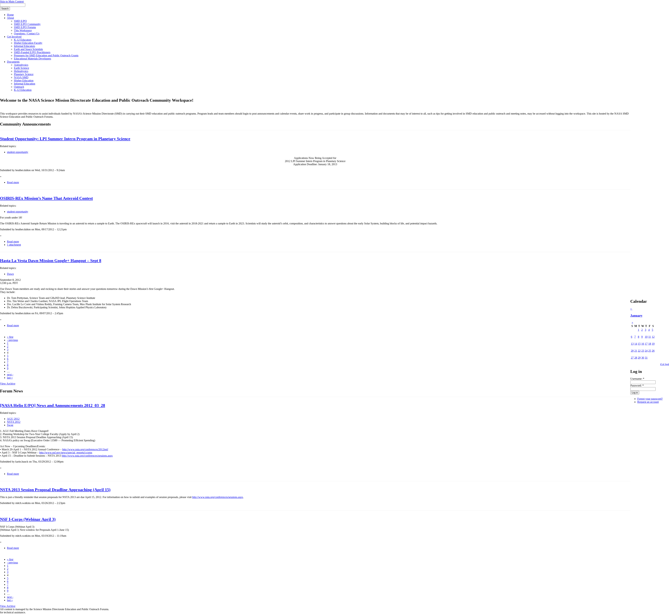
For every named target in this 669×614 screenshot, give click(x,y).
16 (642, 343)
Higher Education (23, 80)
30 (642, 357)
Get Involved (14, 36)
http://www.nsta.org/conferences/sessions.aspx (87, 455)
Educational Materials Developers (32, 58)
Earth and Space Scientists (28, 49)
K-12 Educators (22, 39)
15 (639, 343)
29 (639, 357)
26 (653, 350)
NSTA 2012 (13, 421)
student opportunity (17, 152)
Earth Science (21, 68)
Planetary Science (23, 74)
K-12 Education (23, 89)
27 (632, 357)
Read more (13, 182)
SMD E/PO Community (27, 24)
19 (653, 343)
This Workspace (23, 30)
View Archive (7, 383)
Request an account (648, 401)
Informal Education (24, 83)
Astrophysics (21, 64)
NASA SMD (21, 77)
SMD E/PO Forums (25, 27)
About (10, 17)
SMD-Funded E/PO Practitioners (32, 52)
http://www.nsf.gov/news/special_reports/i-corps (65, 452)
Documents (13, 61)
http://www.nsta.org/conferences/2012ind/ (85, 449)
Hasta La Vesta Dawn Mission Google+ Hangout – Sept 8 (50, 260)
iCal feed (664, 364)
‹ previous (12, 340)
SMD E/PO (20, 20)
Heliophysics (21, 71)
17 (646, 343)
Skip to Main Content (12, 1)
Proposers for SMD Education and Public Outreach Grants (46, 55)
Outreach (19, 86)
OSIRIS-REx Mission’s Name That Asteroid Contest (46, 198)
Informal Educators (24, 46)
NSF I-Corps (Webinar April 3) (28, 519)
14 (635, 343)
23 (642, 350)
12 (653, 336)
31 (646, 357)
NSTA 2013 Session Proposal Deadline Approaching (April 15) (55, 489)
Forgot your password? (650, 398)
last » (10, 377)
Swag (10, 425)
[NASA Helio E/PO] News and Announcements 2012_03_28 (52, 405)
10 (646, 336)
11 (649, 336)
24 (646, 350)
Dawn (10, 273)
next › (10, 374)
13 (632, 343)
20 (632, 350)
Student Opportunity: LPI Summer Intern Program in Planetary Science (65, 138)
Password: (637, 385)
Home (10, 14)
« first (10, 336)
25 (649, 350)
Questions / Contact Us (26, 33)
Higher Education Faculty (28, 42)
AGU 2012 (13, 418)
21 (635, 350)
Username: (637, 378)
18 (649, 343)
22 (639, 350)
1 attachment (14, 244)
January (636, 315)
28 (635, 357)
